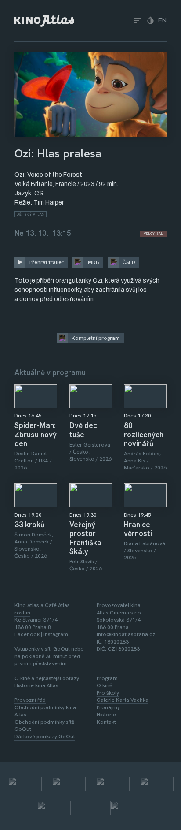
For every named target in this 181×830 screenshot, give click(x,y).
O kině (104, 685)
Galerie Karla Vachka (122, 699)
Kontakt (106, 722)
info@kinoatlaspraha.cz (126, 634)
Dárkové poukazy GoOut (44, 736)
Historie (106, 714)
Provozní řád (30, 699)
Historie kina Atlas (36, 685)
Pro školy (108, 692)
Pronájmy (108, 707)
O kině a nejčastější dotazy (46, 678)
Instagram (55, 634)
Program (107, 678)
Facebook (27, 634)
